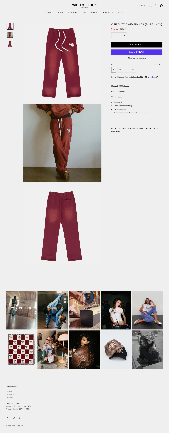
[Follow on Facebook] (7, 417)
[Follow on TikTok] (20, 417)
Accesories (108, 12)
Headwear (72, 12)
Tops (84, 12)
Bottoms (94, 12)
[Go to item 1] (10, 26)
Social (120, 12)
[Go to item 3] (10, 43)
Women (60, 12)
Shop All (49, 12)
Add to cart (137, 45)
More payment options (137, 58)
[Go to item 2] (10, 35)
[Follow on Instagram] (13, 417)
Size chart (158, 65)
